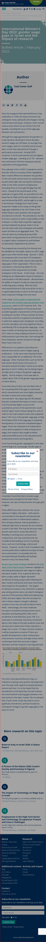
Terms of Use (13, 489)
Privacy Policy (27, 489)
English (12, 479)
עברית (20, 479)
